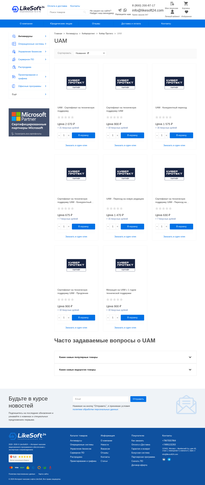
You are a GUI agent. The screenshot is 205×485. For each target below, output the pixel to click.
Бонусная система (140, 453)
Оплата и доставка (57, 6)
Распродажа (76, 457)
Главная (58, 33)
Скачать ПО (137, 461)
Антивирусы (72, 33)
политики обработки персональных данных (95, 409)
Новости (105, 444)
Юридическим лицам (61, 23)
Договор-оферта (139, 465)
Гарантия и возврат (140, 449)
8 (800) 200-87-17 (143, 5)
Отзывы (96, 23)
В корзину (83, 135)
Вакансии (105, 449)
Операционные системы (81, 444)
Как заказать (137, 440)
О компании (26, 23)
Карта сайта (43, 474)
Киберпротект (88, 33)
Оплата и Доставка (140, 444)
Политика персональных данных (22, 474)
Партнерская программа (143, 457)
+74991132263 (169, 444)
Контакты (75, 6)
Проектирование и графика (83, 461)
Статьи (104, 461)
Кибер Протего (106, 33)
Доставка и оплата (131, 23)
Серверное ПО (77, 453)
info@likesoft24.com (148, 10)
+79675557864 (169, 440)
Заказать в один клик (76, 145)
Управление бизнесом (80, 449)
